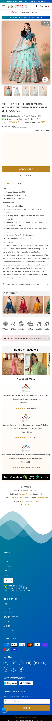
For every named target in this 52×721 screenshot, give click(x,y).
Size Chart (8, 613)
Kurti (40, 494)
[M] (4, 6)
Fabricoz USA (32, 717)
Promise (17, 183)
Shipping (7, 608)
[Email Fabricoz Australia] (21, 669)
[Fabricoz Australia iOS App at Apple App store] (26, 687)
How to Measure (11, 617)
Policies (7, 622)
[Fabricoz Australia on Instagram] (6, 663)
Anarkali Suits (30, 505)
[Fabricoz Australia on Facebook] (21, 663)
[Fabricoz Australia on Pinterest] (37, 663)
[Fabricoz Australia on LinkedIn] (6, 669)
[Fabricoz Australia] (17, 6)
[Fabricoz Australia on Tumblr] (44, 663)
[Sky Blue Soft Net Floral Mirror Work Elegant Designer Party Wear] (26, 52)
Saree (22, 501)
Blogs (6, 571)
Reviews (7, 566)
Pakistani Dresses (25, 494)
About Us (7, 626)
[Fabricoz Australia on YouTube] (29, 663)
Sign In (6, 557)
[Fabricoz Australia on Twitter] (14, 663)
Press (6, 575)
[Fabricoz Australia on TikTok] (14, 669)
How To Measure (42, 130)
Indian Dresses (17, 498)
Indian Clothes (32, 490)
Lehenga (14, 238)
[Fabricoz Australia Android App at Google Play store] (11, 687)
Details (6, 183)
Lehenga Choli (36, 12)
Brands (7, 562)
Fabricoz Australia (22, 12)
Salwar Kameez (42, 498)
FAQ (5, 604)
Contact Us (9, 631)
